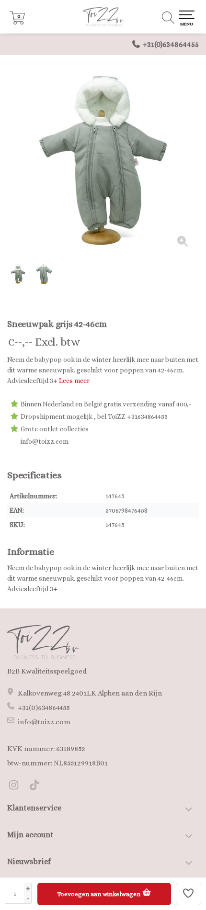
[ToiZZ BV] (103, 16)
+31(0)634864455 (171, 44)
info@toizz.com (44, 722)
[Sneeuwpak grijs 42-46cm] (103, 160)
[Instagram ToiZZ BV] (17, 786)
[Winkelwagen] (17, 22)
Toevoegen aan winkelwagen (99, 894)
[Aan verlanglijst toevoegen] (189, 894)
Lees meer (74, 380)
